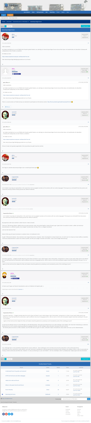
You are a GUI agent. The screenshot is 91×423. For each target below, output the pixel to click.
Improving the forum (10, 394)
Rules (33, 12)
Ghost (78, 385)
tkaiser (78, 390)
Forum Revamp (9, 389)
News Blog (52, 12)
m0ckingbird (72, 421)
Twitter (67, 411)
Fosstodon (68, 414)
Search (63, 12)
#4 (88, 164)
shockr (47, 371)
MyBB (8, 421)
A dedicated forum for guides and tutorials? (15, 371)
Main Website (27, 12)
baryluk (48, 375)
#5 (88, 184)
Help (68, 12)
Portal (58, 12)
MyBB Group (18, 421)
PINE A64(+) (9, 21)
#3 (88, 122)
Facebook (68, 409)
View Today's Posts (13, 18)
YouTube (68, 412)
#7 (88, 255)
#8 (88, 282)
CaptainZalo (15, 177)
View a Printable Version (7, 398)
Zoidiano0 (47, 394)
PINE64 (3, 21)
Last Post (75, 371)
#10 (88, 344)
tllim (78, 371)
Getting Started (40, 12)
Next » (10, 26)
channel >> (20, 289)
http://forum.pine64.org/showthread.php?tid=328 (59, 102)
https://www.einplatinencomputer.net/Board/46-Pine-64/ (15, 56)
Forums (79, 409)
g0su (13, 34)
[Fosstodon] (12, 414)
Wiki (47, 12)
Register (10, 15)
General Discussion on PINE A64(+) (20, 21)
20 (58, 389)
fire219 (87, 421)
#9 (88, 308)
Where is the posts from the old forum (14, 385)
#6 (88, 208)
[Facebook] (3, 414)
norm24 (14, 112)
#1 (88, 43)
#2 (88, 77)
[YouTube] (6, 414)
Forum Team (80, 415)
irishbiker (48, 385)
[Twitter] (9, 414)
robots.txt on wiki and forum (12, 380)
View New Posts (4, 18)
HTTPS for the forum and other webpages (15, 375)
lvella (48, 380)
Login (3, 15)
